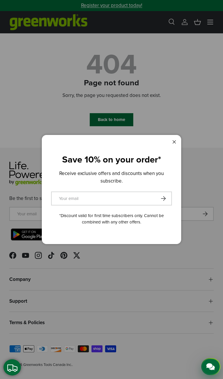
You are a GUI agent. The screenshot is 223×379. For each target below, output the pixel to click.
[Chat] (210, 366)
